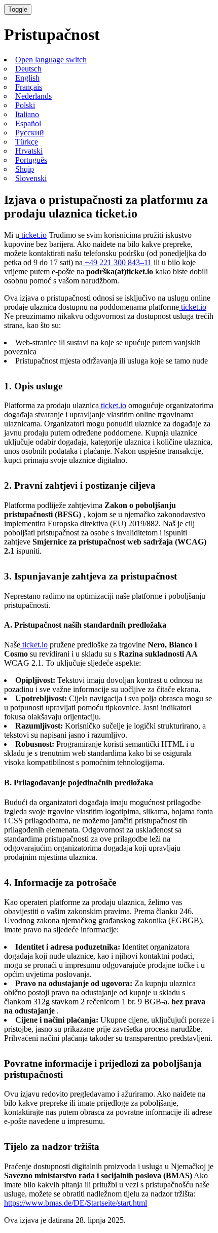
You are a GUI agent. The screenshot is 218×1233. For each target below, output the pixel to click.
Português (31, 160)
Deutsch (28, 68)
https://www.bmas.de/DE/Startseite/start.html (75, 1203)
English (27, 78)
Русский (29, 132)
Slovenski (31, 178)
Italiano (27, 114)
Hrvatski (29, 151)
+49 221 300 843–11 (117, 262)
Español (28, 123)
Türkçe (26, 141)
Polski (25, 105)
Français (28, 87)
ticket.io (33, 235)
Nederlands (33, 96)
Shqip (24, 169)
